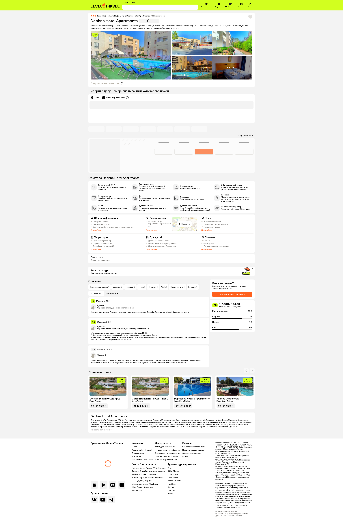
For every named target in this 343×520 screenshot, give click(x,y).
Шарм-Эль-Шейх (155, 478)
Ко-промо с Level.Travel (142, 459)
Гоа (140, 490)
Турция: (135, 471)
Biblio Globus (173, 471)
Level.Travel (173, 477)
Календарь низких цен (165, 447)
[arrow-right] (246, 370)
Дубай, (140, 481)
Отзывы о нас (138, 453)
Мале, (145, 484)
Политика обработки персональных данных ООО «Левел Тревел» (232, 514)
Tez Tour (172, 490)
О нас (134, 447)
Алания (161, 471)
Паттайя (152, 474)
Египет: (135, 478)
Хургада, (143, 478)
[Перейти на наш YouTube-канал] (103, 499)
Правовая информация (226, 511)
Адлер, (149, 468)
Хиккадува (148, 487)
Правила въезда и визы (193, 450)
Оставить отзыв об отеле (232, 294)
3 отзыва (94, 281)
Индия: (135, 490)
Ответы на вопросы (191, 453)
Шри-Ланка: (137, 487)
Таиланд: (136, 474)
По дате (94, 293)
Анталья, (153, 471)
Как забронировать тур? (193, 447)
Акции (185, 456)
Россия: (135, 468)
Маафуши (153, 484)
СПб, (155, 468)
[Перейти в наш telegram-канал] (111, 499)
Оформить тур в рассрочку (167, 453)
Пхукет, (144, 474)
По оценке (111, 293)
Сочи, (142, 468)
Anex (170, 468)
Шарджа (148, 481)
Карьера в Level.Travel (142, 450)
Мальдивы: (137, 484)
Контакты (136, 456)
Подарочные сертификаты (167, 450)
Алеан (170, 494)
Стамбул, (144, 471)
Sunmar (171, 487)
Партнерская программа (166, 456)
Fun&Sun (172, 484)
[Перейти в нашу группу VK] (94, 499)
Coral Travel (173, 474)
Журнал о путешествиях (166, 459)
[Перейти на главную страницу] (105, 5)
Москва (162, 468)
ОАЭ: (134, 481)
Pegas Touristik (174, 481)
